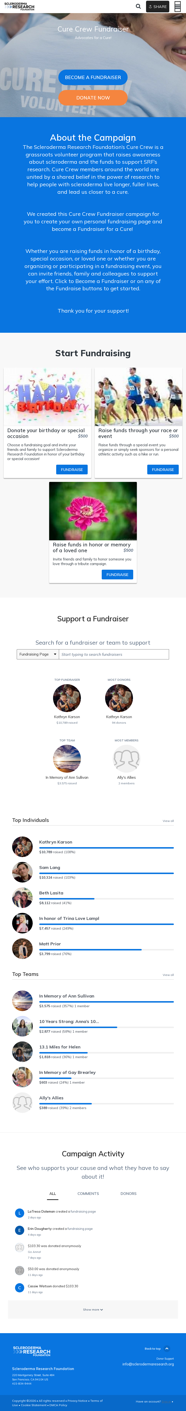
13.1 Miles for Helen (59, 1047)
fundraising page (83, 1211)
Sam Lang (49, 867)
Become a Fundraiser (93, 77)
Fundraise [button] (72, 469)
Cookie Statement (33, 1405)
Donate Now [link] (93, 98)
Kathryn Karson (55, 842)
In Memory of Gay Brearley (67, 1072)
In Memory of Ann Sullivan (66, 996)
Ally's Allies (51, 1098)
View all (168, 820)
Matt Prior (50, 944)
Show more (91, 1309)
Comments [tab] (88, 1193)
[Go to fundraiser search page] (138, 6)
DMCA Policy (58, 1405)
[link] (47, 469)
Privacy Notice (77, 1401)
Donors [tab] (129, 1193)
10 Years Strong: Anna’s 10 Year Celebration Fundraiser (69, 1021)
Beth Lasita (51, 893)
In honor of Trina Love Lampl (69, 918)
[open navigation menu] (178, 6)
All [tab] (52, 1193)
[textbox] (114, 654)
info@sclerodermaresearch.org (148, 1364)
